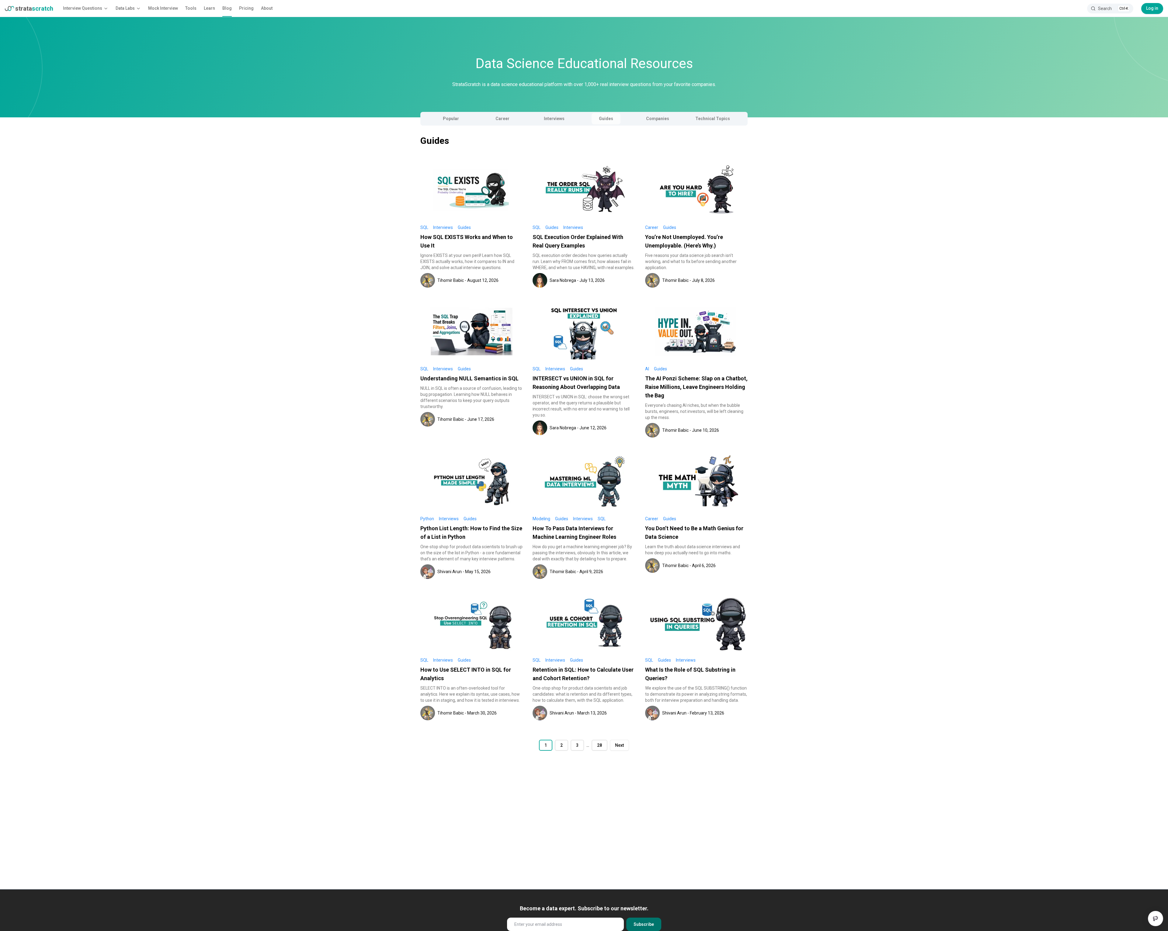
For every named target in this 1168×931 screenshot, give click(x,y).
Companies (657, 118)
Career (502, 118)
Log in (1152, 8)
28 (599, 745)
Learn (209, 8)
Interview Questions (82, 8)
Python (427, 518)
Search (1113, 8)
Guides (606, 118)
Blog (227, 8)
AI (647, 368)
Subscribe (644, 924)
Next (619, 745)
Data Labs (125, 8)
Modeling (541, 518)
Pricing (246, 8)
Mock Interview (163, 8)
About (267, 8)
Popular (451, 118)
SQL (424, 227)
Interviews (554, 118)
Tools (190, 8)
